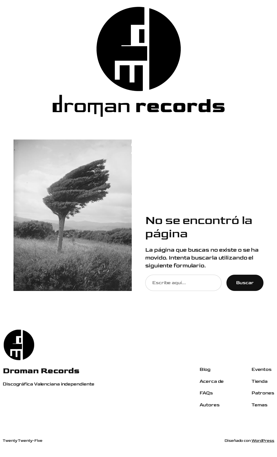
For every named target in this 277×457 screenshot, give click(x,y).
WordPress (263, 440)
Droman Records (41, 371)
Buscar (245, 283)
